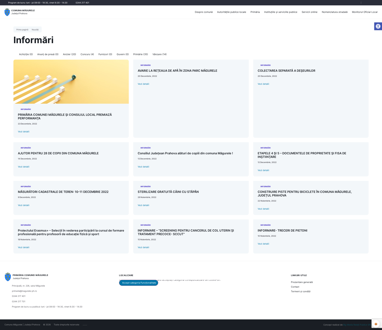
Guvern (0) (123, 54)
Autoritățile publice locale (231, 11)
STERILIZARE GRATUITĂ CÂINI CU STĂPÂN (168, 192)
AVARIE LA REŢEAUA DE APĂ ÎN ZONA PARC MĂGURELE (177, 70)
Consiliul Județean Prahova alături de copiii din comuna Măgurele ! (185, 153)
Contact (295, 286)
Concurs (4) (87, 54)
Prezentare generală (302, 282)
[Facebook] (367, 2)
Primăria (255, 11)
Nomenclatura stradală (335, 11)
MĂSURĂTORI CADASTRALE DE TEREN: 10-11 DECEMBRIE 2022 (63, 192)
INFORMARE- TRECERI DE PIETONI (282, 230)
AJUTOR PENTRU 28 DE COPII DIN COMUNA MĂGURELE (58, 153)
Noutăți (35, 29)
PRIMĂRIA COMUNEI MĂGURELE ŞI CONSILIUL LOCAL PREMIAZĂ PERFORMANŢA (65, 116)
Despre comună (204, 11)
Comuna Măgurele (23, 10)
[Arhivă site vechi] (376, 2)
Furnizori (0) (105, 54)
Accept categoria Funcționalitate (139, 282)
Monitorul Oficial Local (365, 11)
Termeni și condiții (301, 291)
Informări (26, 109)
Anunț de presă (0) (47, 54)
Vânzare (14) (160, 54)
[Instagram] (371, 2)
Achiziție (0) (26, 54)
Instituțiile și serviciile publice (280, 11)
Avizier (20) (69, 54)
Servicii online (309, 11)
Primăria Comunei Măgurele (30, 275)
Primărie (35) (140, 54)
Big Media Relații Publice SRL (357, 324)
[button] (356, 3)
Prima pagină (22, 29)
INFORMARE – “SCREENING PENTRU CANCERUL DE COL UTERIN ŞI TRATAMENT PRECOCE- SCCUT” (186, 232)
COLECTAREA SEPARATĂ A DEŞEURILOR (286, 70)
